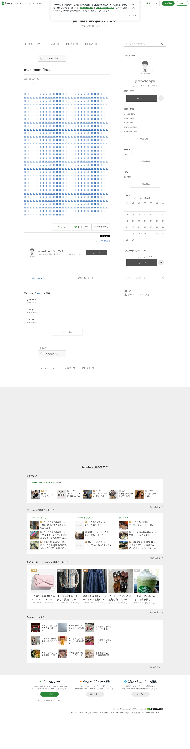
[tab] (42, 482)
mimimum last (52, 58)
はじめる (49, 694)
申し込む (140, 694)
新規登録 (168, 3)
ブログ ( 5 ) (129, 154)
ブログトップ (34, 44)
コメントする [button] (83, 227)
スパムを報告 (78, 713)
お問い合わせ (92, 713)
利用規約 (105, 713)
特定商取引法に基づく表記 (144, 713)
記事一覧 (55, 44)
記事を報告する (104, 241)
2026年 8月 (145, 198)
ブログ (33, 83)
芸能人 (58, 482)
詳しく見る (94, 694)
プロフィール (139, 85)
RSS (130, 291)
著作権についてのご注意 (138, 294)
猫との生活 (123, 518)
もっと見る (67, 332)
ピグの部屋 (152, 85)
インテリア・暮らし (38, 518)
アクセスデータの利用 (121, 713)
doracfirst (128, 122)
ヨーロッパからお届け (84, 518)
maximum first (37, 69)
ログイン (182, 3)
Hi (25, 94)
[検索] (162, 44)
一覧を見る (145, 138)
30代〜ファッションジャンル (42, 482)
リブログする (102, 227)
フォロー (97, 252)
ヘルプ (160, 713)
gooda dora (129, 114)
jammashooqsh (145, 81)
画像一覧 (74, 44)
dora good (129, 118)
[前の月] (135, 198)
